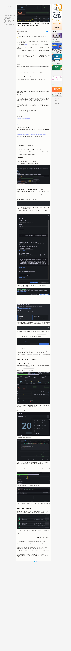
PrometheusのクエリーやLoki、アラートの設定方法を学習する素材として (9, 24)
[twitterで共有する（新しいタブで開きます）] (49, 31)
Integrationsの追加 (7, 14)
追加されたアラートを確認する (8, 22)
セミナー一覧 (57, 98)
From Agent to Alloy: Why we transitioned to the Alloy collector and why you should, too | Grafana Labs (31, 134)
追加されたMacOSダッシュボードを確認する (9, 19)
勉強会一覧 (57, 103)
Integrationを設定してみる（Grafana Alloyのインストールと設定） (10, 16)
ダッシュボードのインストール (9, 17)
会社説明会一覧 (57, 100)
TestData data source (27, 44)
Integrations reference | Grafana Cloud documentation (24, 141)
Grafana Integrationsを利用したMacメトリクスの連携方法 (9, 12)
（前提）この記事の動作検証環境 (8, 6)
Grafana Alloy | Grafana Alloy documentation (23, 118)
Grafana (18, 29)
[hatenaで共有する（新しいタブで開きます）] (46, 31)
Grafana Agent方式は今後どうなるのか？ (9, 9)
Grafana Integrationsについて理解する (9, 7)
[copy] (48, 202)
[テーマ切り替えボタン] (66, 0)
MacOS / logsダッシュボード (9, 21)
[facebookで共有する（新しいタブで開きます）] (47, 31)
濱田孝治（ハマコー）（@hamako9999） (32, 558)
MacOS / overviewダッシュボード (9, 20)
